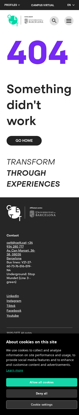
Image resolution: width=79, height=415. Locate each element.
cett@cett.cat (17, 243)
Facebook (14, 311)
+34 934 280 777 (20, 244)
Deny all (41, 393)
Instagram (14, 301)
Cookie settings (42, 404)
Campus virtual (42, 5)
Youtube (13, 316)
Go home (24, 140)
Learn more (14, 370)
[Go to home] (25, 20)
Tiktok (11, 306)
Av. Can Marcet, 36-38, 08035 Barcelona (21, 254)
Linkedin (13, 296)
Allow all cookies (42, 382)
